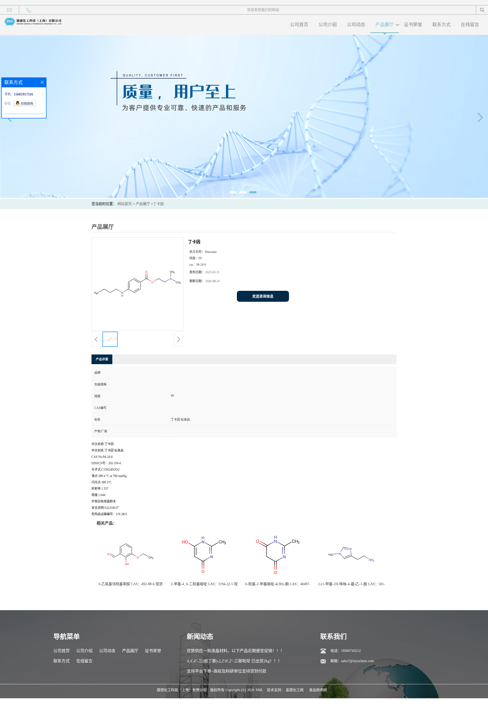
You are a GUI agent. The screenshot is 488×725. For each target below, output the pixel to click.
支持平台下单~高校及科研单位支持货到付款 (226, 671)
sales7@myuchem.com (357, 661)
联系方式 (441, 24)
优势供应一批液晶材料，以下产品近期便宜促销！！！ (235, 651)
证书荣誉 (413, 24)
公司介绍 (327, 24)
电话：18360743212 (345, 651)
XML (259, 690)
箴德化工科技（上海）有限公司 (182, 690)
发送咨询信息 (262, 296)
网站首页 (124, 204)
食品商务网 (318, 690)
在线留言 (470, 24)
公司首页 (299, 24)
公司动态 (356, 24)
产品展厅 (384, 24)
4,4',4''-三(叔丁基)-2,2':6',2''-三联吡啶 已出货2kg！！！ (234, 661)
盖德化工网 (294, 690)
